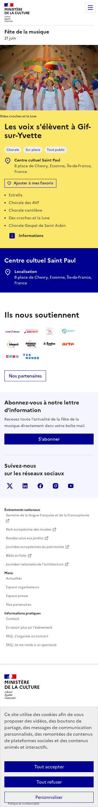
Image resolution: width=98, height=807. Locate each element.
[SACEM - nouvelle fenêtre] (31, 331)
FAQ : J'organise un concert (27, 636)
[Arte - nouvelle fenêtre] (68, 344)
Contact (12, 618)
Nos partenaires (25, 376)
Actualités (14, 578)
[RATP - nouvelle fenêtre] (68, 331)
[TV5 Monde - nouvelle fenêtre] (31, 356)
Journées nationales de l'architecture (34, 564)
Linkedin (25, 485)
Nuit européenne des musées (28, 529)
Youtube (70, 485)
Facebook (40, 485)
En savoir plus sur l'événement (29, 627)
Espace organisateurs (22, 587)
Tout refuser (49, 782)
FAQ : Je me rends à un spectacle (31, 644)
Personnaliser (49, 797)
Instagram (55, 485)
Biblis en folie (16, 555)
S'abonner (49, 439)
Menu (90, 7)
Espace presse (17, 595)
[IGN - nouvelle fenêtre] (49, 331)
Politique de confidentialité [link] (23, 804)
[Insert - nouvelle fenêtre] (12, 344)
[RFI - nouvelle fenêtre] (12, 356)
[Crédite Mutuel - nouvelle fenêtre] (12, 331)
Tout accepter (49, 766)
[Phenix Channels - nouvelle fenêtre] (31, 344)
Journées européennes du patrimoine (35, 546)
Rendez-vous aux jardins (24, 538)
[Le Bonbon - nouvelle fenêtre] (49, 344)
